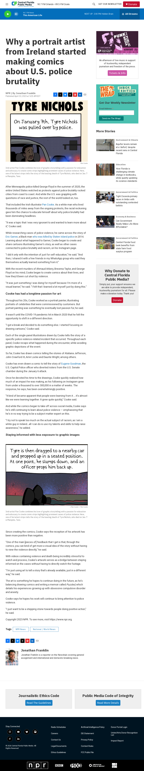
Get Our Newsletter (110, 4)
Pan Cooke (48, 204)
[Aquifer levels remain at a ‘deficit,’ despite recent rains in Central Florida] (105, 145)
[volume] (16, 14)
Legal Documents (59, 746)
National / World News (44, 629)
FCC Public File (87, 752)
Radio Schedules (58, 727)
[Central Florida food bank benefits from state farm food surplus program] (105, 243)
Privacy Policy (87, 740)
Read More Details (108, 702)
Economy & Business (126, 216)
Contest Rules (87, 746)
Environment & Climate (127, 140)
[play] (7, 14)
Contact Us (56, 740)
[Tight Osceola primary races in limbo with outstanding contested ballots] (105, 197)
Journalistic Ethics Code (38, 695)
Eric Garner (12, 236)
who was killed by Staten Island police (53, 236)
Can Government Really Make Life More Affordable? (127, 223)
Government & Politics (127, 192)
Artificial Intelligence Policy (92, 727)
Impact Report (117, 741)
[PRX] (76, 765)
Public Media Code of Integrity (108, 695)
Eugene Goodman (71, 363)
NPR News (21, 629)
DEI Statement (87, 733)
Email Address (106, 108)
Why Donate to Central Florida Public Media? (117, 275)
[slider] (20, 13)
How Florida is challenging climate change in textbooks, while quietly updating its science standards (126, 174)
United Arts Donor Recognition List (124, 734)
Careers (54, 733)
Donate (132, 4)
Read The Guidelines (39, 702)
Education (121, 164)
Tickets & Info (117, 73)
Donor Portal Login (119, 727)
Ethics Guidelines (58, 752)
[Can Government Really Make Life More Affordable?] (105, 222)
